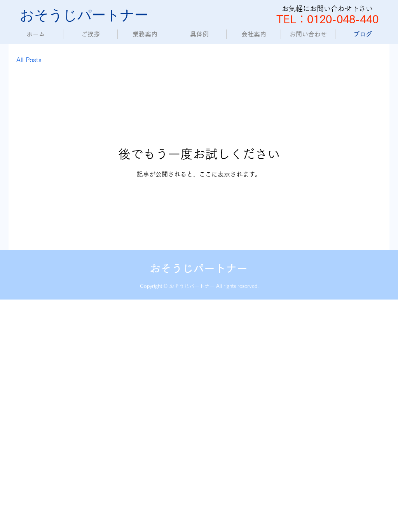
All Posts (29, 60)
